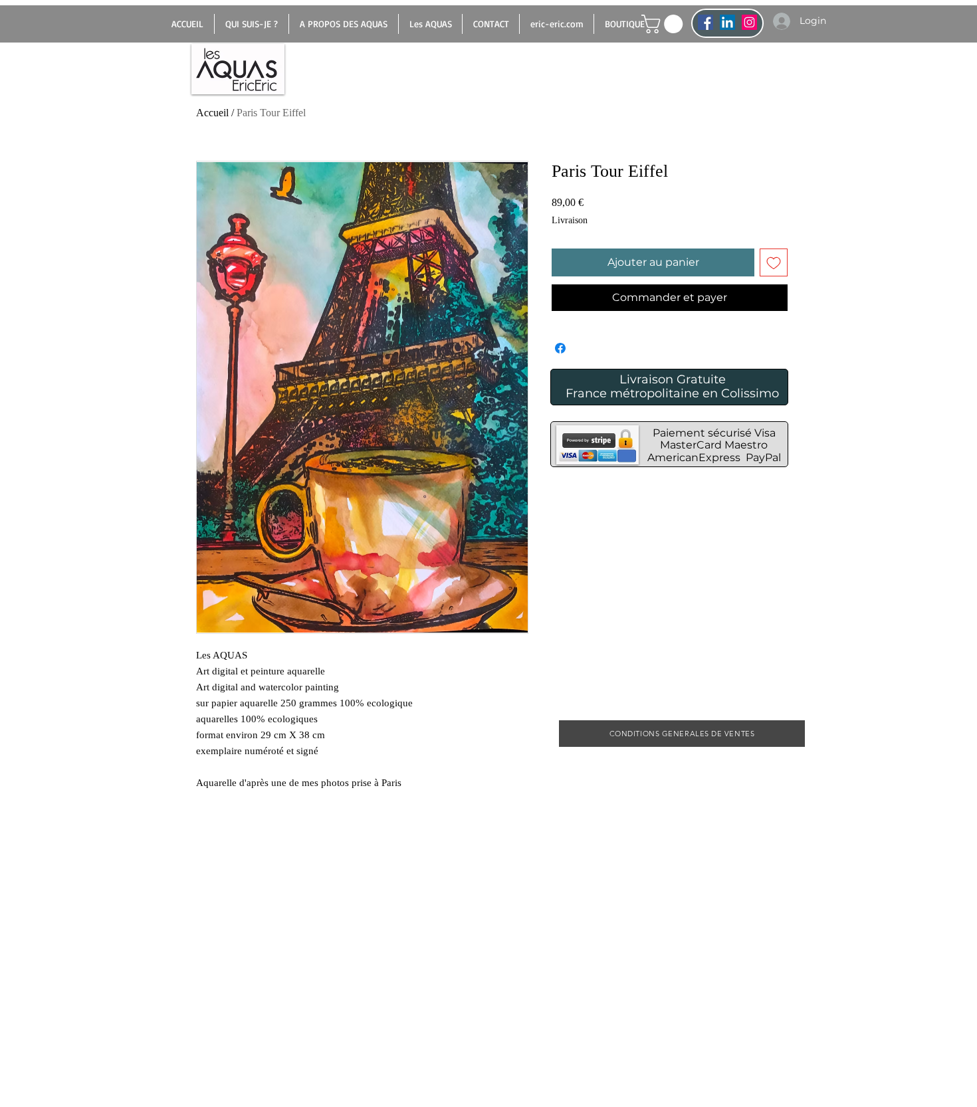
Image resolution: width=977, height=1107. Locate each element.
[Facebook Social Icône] (705, 22)
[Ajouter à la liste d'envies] (774, 262)
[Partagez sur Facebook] (560, 348)
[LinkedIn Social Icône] (727, 22)
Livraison (570, 220)
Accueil (212, 112)
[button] (664, 24)
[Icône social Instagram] (749, 22)
